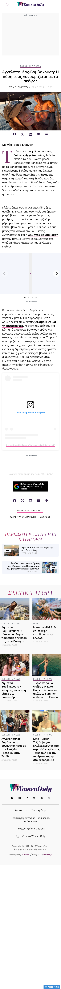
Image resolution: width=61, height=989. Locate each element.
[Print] (46, 134)
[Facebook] (14, 134)
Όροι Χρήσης (39, 810)
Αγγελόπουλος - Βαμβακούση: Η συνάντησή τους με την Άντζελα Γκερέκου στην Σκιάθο (13, 747)
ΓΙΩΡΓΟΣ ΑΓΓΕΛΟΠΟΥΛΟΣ (30, 510)
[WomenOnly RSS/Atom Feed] (49, 798)
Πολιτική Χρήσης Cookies (30, 828)
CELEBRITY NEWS (30, 65)
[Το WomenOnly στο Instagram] (19, 798)
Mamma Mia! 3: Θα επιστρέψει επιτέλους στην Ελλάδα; (45, 633)
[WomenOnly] (30, 4)
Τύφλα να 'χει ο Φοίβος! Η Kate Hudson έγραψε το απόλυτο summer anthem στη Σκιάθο (45, 690)
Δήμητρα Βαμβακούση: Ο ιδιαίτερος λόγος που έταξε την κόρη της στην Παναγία (14, 634)
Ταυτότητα (21, 810)
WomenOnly (30, 788)
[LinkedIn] (30, 134)
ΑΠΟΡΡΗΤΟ (53, 987)
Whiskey (47, 854)
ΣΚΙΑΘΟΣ (45, 516)
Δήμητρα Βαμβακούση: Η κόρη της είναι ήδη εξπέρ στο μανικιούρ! (13, 690)
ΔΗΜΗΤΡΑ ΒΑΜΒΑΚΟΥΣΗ (23, 516)
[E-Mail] (38, 134)
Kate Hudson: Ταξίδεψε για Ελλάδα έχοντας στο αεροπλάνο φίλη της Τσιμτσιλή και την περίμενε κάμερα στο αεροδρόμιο (46, 749)
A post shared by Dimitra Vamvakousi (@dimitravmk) (30, 445)
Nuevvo (25, 854)
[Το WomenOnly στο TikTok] (26, 798)
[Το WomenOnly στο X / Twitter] (34, 798)
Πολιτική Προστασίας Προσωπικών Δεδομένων (30, 819)
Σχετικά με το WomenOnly (30, 836)
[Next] (56, 273)
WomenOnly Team (20, 87)
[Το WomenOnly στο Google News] (41, 798)
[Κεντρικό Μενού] (6, 4)
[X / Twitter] (22, 134)
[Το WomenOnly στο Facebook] (12, 798)
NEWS (36, 623)
